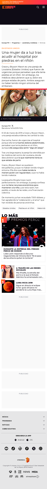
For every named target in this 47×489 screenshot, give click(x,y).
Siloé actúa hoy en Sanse (10, 3)
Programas (16, 43)
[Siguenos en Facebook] (27, 450)
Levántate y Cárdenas (29, 43)
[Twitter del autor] (12, 126)
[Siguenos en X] (33, 450)
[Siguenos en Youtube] (6, 450)
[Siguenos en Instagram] (20, 450)
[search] (38, 7)
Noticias (42, 43)
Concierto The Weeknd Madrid (12, 1)
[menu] (43, 7)
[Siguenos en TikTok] (13, 450)
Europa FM (6, 43)
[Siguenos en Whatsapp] (40, 450)
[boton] (34, 417)
